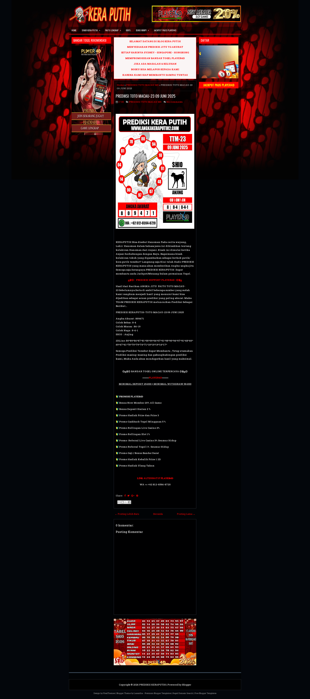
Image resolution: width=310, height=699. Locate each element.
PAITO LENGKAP (113, 30)
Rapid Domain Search (183, 693)
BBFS (128, 30)
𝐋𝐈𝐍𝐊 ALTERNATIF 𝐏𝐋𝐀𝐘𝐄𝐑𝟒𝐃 (155, 478)
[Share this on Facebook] (124, 495)
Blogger (186, 684)
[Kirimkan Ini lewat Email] (119, 502)
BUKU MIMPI (142, 30)
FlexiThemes (109, 693)
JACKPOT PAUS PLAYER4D (165, 30)
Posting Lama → (186, 513)
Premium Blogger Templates (158, 693)
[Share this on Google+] (132, 495)
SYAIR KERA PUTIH (91, 30)
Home (74, 30)
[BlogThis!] (122, 502)
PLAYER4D (155, 377)
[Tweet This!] (128, 495)
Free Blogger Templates (205, 693)
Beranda (158, 513)
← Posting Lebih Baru (127, 513)
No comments (174, 101)
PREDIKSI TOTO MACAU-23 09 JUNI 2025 (145, 96)
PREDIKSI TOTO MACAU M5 (142, 85)
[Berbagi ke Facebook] (129, 502)
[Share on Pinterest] (137, 495)
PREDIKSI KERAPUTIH (152, 684)
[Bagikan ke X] (126, 502)
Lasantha (138, 693)
